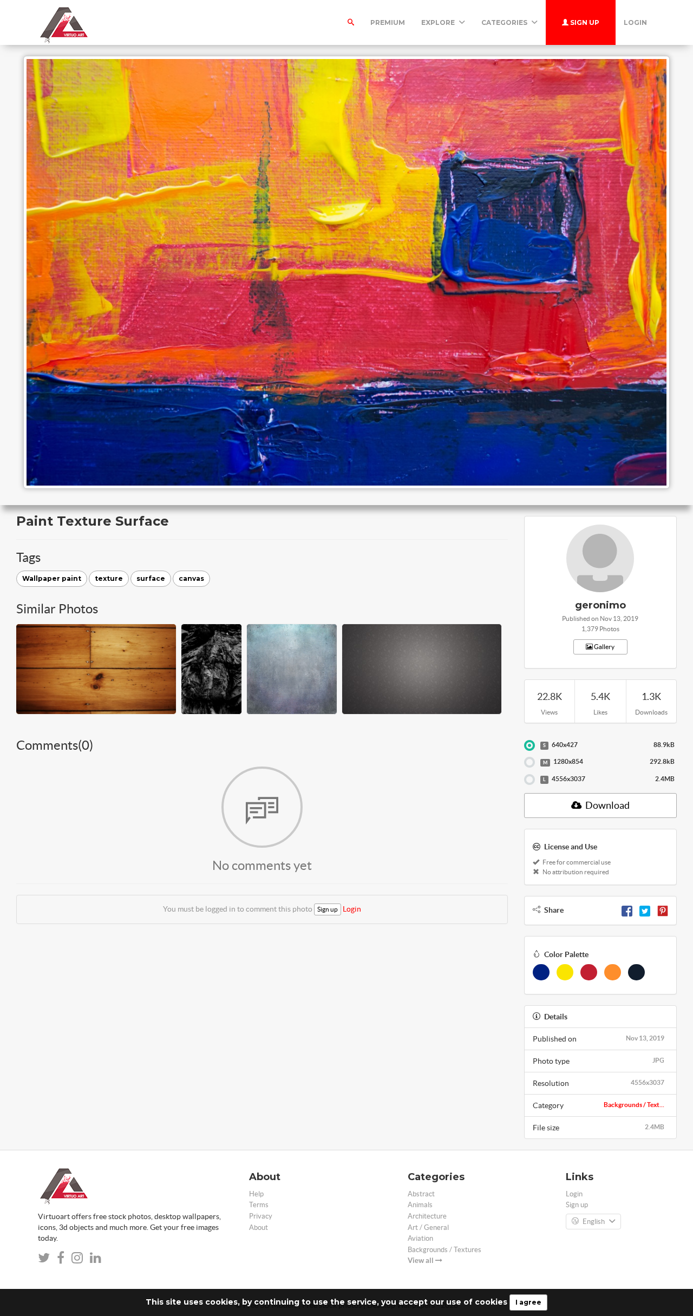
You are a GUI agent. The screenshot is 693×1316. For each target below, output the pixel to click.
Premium (387, 22)
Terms (259, 1205)
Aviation (420, 1238)
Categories (505, 22)
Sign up (583, 22)
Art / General (428, 1227)
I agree (528, 1302)
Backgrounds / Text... (634, 1104)
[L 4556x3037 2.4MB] (529, 779)
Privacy (260, 1216)
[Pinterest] (662, 910)
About (258, 1227)
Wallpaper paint (51, 578)
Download (607, 805)
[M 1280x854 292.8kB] (529, 762)
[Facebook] (627, 910)
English (593, 1221)
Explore (438, 22)
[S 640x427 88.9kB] (529, 745)
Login (635, 22)
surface (150, 578)
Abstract (421, 1194)
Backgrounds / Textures (444, 1250)
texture (109, 578)
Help (256, 1194)
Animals (420, 1205)
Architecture (427, 1216)
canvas (191, 578)
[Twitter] (644, 910)
